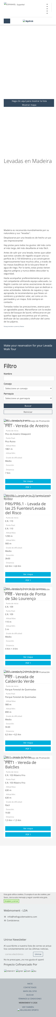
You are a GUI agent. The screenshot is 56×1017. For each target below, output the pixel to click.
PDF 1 (28, 487)
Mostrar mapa (29, 104)
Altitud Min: (10, 453)
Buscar (29, 995)
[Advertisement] (28, 68)
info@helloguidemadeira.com (22, 916)
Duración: (10, 465)
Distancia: (10, 469)
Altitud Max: (11, 446)
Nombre (8, 373)
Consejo (8, 383)
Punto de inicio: (12, 431)
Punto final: (10, 438)
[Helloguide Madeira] (28, 21)
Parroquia (9, 393)
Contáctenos (13, 920)
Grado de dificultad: (14, 457)
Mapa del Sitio (30, 991)
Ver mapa (28, 481)
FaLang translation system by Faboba (14, 326)
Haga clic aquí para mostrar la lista (29, 101)
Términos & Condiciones (30, 998)
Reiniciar (28, 411)
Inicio (30, 983)
